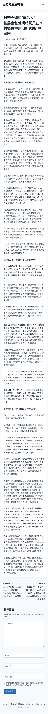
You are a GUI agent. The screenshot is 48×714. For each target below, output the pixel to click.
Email (8, 666)
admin (8, 39)
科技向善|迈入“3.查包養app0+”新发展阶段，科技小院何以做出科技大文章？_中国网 (12, 590)
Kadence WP (24, 707)
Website (8, 677)
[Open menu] (43, 4)
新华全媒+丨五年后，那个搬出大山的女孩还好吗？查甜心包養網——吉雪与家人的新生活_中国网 (35, 591)
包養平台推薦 (26, 67)
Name (8, 655)
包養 (15, 297)
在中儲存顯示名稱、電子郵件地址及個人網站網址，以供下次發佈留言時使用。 (24, 684)
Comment (10, 623)
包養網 (8, 285)
